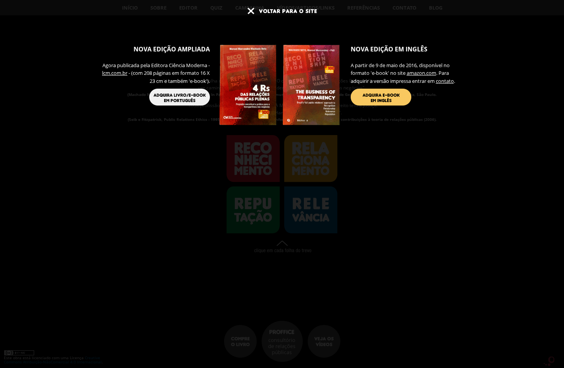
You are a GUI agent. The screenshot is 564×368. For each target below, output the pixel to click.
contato (445, 81)
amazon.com (421, 72)
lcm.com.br (114, 72)
